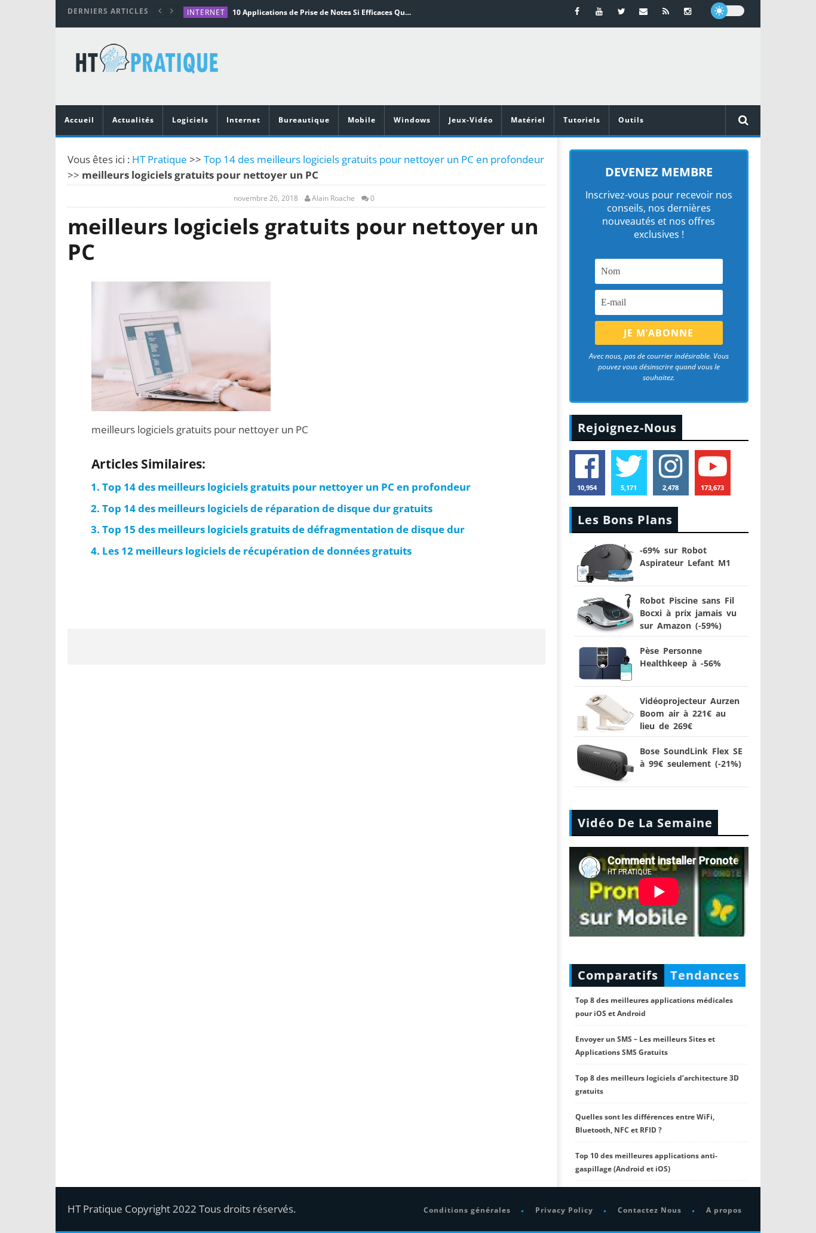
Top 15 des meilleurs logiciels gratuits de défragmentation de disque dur (283, 529)
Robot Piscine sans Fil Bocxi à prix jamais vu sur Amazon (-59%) (688, 613)
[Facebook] (577, 11)
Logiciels (190, 120)
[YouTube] (599, 11)
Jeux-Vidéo (471, 120)
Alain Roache (333, 198)
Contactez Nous (650, 1210)
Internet (206, 12)
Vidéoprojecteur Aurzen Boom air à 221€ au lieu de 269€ (690, 713)
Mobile (362, 120)
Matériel (528, 120)
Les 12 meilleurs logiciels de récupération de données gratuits (257, 551)
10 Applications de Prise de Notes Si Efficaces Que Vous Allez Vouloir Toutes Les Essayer (322, 12)
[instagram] (688, 11)
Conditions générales (467, 1210)
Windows (412, 120)
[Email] (644, 11)
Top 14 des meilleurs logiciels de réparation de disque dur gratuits (267, 508)
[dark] (727, 11)
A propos (724, 1210)
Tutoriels (581, 120)
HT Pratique (159, 159)
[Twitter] (622, 11)
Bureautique (304, 120)
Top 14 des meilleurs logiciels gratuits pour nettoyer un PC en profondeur (374, 159)
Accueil (79, 120)
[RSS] (666, 11)
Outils (631, 120)
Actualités (133, 120)
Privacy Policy (564, 1210)
